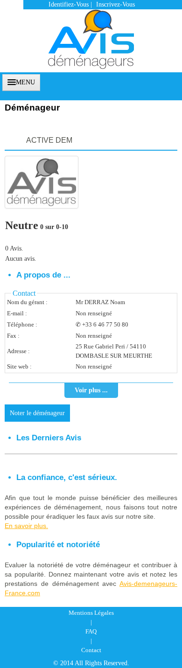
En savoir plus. (26, 525)
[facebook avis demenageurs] (157, 81)
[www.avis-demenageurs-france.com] (91, 34)
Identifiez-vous (69, 4)
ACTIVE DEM (49, 140)
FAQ (91, 631)
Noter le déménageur (37, 413)
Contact (91, 650)
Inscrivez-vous (115, 4)
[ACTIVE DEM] (41, 182)
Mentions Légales (91, 612)
